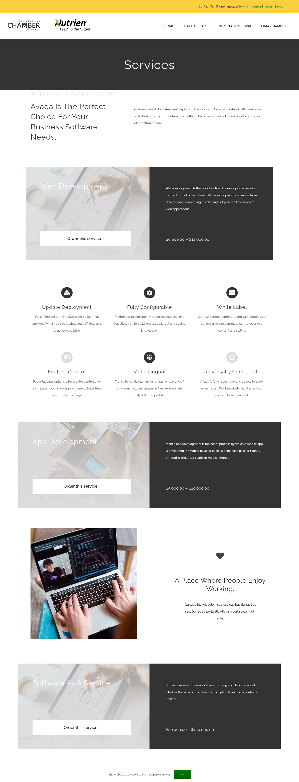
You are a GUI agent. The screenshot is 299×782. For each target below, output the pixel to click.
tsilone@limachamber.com (267, 6)
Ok (182, 774)
